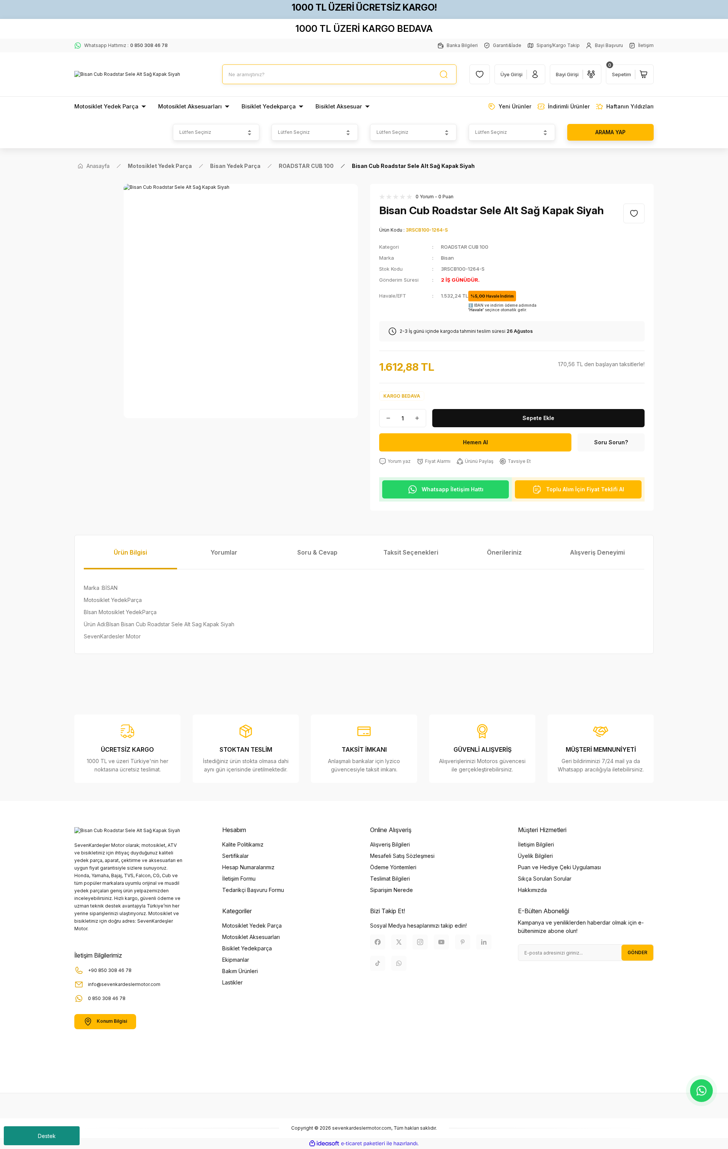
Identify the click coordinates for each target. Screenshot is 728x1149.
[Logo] (127, 74)
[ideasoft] (324, 1143)
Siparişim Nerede (391, 890)
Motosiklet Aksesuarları (251, 937)
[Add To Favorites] (634, 213)
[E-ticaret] (363, 1143)
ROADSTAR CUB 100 (464, 247)
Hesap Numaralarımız (248, 867)
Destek (47, 1136)
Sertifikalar (235, 856)
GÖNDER (637, 952)
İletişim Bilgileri (536, 844)
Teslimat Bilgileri (390, 878)
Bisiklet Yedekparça (247, 948)
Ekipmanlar (235, 959)
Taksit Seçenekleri (410, 552)
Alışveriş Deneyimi (597, 552)
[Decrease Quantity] (385, 418)
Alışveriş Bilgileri (390, 844)
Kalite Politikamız (243, 844)
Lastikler (232, 982)
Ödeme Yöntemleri (393, 867)
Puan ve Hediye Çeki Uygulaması (559, 867)
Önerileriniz (504, 552)
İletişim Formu (239, 878)
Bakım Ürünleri (240, 971)
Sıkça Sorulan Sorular (544, 878)
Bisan (447, 258)
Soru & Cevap (317, 552)
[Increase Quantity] (420, 418)
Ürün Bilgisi (130, 552)
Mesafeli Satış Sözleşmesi (402, 856)
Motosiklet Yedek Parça (252, 925)
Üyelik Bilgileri (535, 856)
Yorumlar (223, 552)
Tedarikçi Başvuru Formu (253, 890)
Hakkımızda (532, 890)
